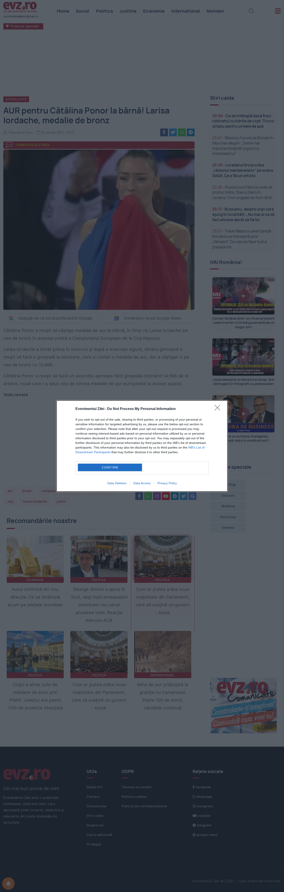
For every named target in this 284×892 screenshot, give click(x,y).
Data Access (142, 483)
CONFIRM (110, 467)
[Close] (219, 409)
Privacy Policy (167, 483)
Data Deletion (116, 483)
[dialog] (142, 446)
